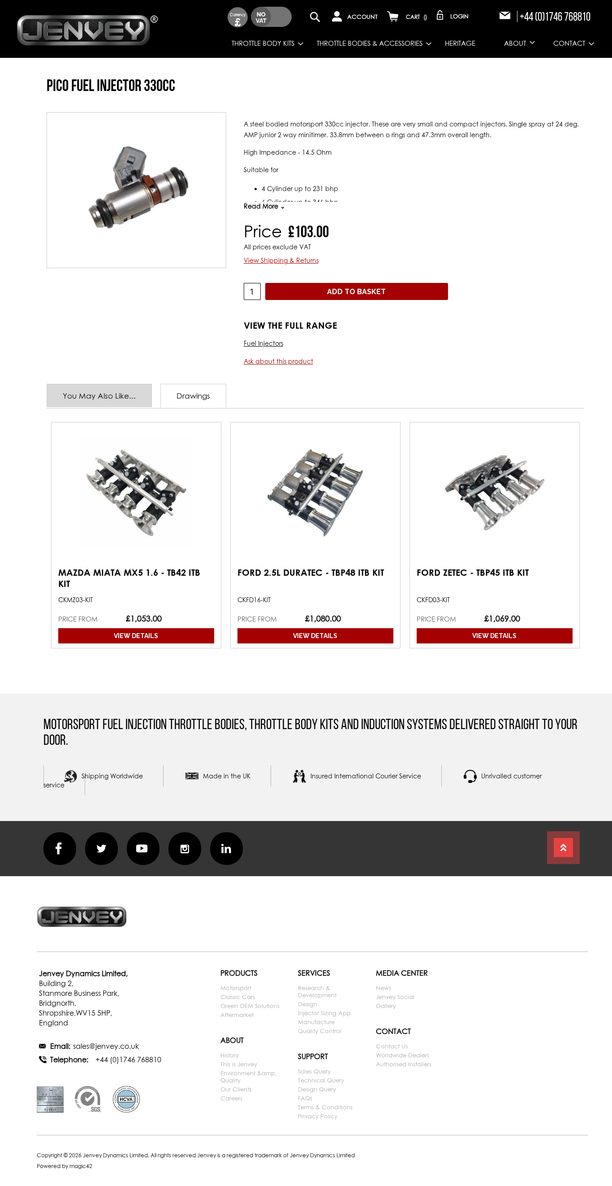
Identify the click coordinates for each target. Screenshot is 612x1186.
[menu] (378, 43)
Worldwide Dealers (402, 1055)
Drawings (193, 395)
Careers (231, 1098)
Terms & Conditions (325, 1107)
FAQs (305, 1098)
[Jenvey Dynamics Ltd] (87, 28)
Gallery (386, 1005)
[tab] (104, 395)
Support (313, 1056)
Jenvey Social (395, 996)
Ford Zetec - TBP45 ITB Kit (473, 572)
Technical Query (321, 1080)
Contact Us (392, 1046)
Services (314, 973)
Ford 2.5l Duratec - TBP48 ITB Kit (310, 572)
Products (239, 973)
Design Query (317, 1089)
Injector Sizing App (324, 1013)
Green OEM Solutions (250, 1005)
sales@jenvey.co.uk (106, 1046)
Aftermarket (237, 1014)
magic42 (80, 1166)
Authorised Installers (403, 1064)
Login (459, 16)
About (232, 1040)
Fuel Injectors (263, 343)
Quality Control (319, 1030)
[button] (238, 17)
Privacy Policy (317, 1116)
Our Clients (235, 1089)
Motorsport (235, 987)
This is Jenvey (238, 1064)
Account (362, 16)
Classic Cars (237, 996)
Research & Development (317, 991)
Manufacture (316, 1021)
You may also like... (99, 395)
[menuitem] (260, 43)
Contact (393, 1031)
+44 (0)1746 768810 (555, 16)
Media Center (402, 973)
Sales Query (314, 1071)
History (229, 1055)
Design (307, 1004)
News (383, 987)
